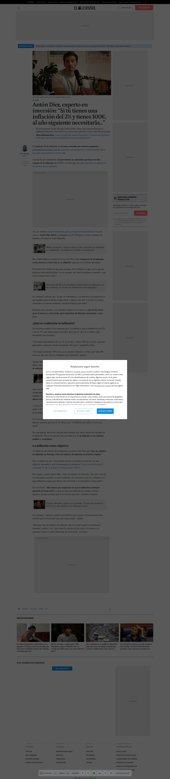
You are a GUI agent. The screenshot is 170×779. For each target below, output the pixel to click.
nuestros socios (80, 371)
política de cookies (103, 385)
